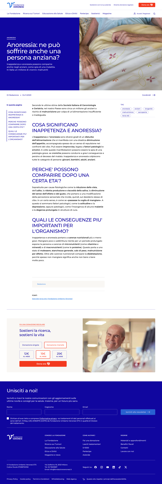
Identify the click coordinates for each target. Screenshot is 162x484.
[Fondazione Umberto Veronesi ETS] (15, 5)
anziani (137, 109)
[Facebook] (95, 467)
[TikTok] (119, 467)
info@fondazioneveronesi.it (61, 469)
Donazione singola (30, 345)
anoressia (11, 38)
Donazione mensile (55, 345)
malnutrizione (128, 112)
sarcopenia (142, 112)
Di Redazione (13, 95)
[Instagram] (101, 467)
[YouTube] (107, 467)
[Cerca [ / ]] (154, 13)
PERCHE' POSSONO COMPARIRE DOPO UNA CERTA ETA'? (17, 124)
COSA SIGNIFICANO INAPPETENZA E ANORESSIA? (17, 115)
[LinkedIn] (113, 467)
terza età (125, 116)
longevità (148, 109)
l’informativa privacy (48, 418)
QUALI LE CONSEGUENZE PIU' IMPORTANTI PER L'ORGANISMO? (17, 135)
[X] (125, 467)
